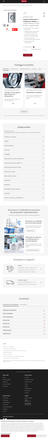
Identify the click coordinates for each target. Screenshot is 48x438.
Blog (4, 377)
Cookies (9, 433)
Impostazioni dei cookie (41, 435)
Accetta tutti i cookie (5, 435)
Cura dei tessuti (14, 5)
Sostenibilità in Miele (29, 379)
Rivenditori (5, 409)
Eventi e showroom (7, 384)
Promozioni (5, 381)
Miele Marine (5, 400)
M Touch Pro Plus (32, 36)
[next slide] (20, 17)
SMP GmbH (5, 404)
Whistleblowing (28, 388)
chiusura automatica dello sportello (31, 39)
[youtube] (6, 419)
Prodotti (9, 5)
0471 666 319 (28, 401)
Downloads (5, 386)
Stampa (26, 384)
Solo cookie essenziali (31, 435)
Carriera (26, 386)
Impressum (3, 433)
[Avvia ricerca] (44, 2)
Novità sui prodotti (7, 379)
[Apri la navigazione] (4, 1)
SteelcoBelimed (6, 402)
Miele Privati (5, 398)
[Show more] (13, 103)
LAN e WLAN (27, 42)
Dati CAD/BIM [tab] (23, 304)
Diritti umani (27, 390)
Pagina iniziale (5, 5)
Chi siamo (27, 377)
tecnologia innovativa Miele (30, 32)
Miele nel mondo (28, 381)
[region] (24, 428)
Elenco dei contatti (28, 398)
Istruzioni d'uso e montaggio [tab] (11, 304)
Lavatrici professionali (20, 5)
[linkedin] (3, 419)
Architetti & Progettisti (7, 406)
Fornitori (4, 411)
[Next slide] (42, 69)
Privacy (6, 433)
